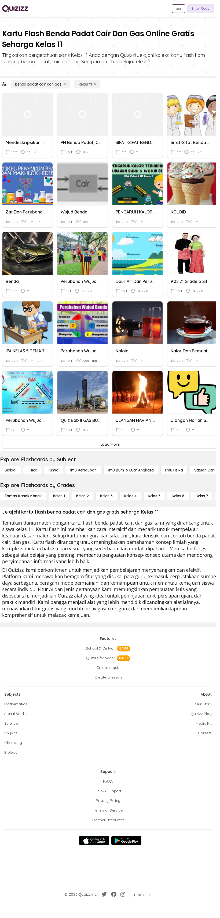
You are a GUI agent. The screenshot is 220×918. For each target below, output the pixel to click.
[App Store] (94, 840)
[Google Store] (126, 840)
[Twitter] (104, 894)
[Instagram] (122, 894)
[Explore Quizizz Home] (15, 8)
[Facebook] (113, 894)
